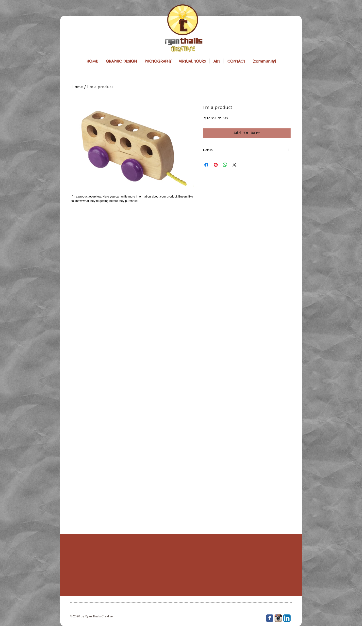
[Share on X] (234, 165)
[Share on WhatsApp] (225, 165)
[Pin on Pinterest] (216, 165)
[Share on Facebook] (206, 165)
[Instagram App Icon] (278, 618)
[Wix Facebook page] (269, 618)
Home (77, 86)
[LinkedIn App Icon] (287, 618)
